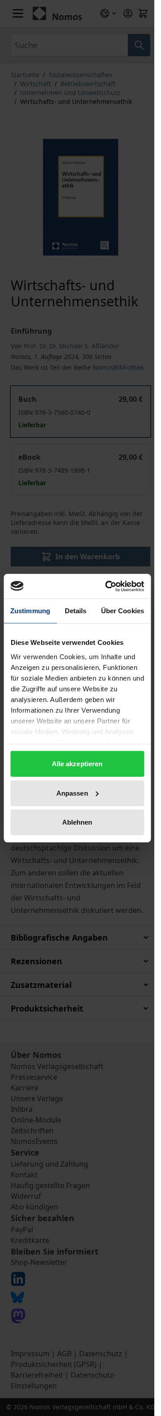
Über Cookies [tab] (122, 611)
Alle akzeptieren (77, 764)
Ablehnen (77, 822)
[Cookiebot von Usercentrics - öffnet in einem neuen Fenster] (108, 586)
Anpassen (72, 793)
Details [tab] (76, 611)
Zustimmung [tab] (30, 611)
